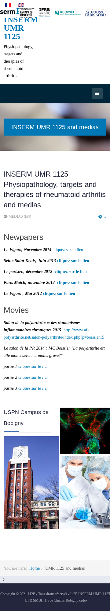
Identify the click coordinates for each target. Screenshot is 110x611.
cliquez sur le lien (68, 249)
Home (34, 568)
